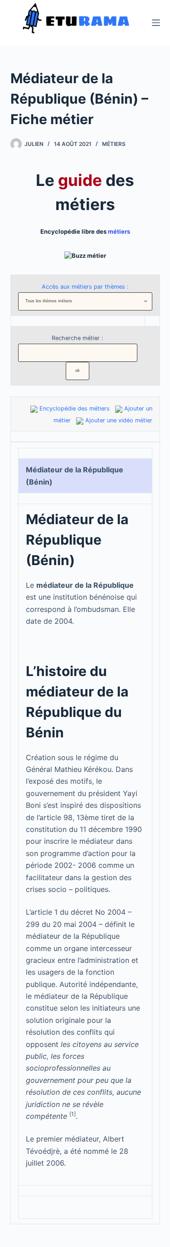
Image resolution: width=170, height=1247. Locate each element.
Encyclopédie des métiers (74, 408)
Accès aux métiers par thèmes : (85, 286)
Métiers (114, 143)
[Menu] (156, 23)
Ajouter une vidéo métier (118, 420)
